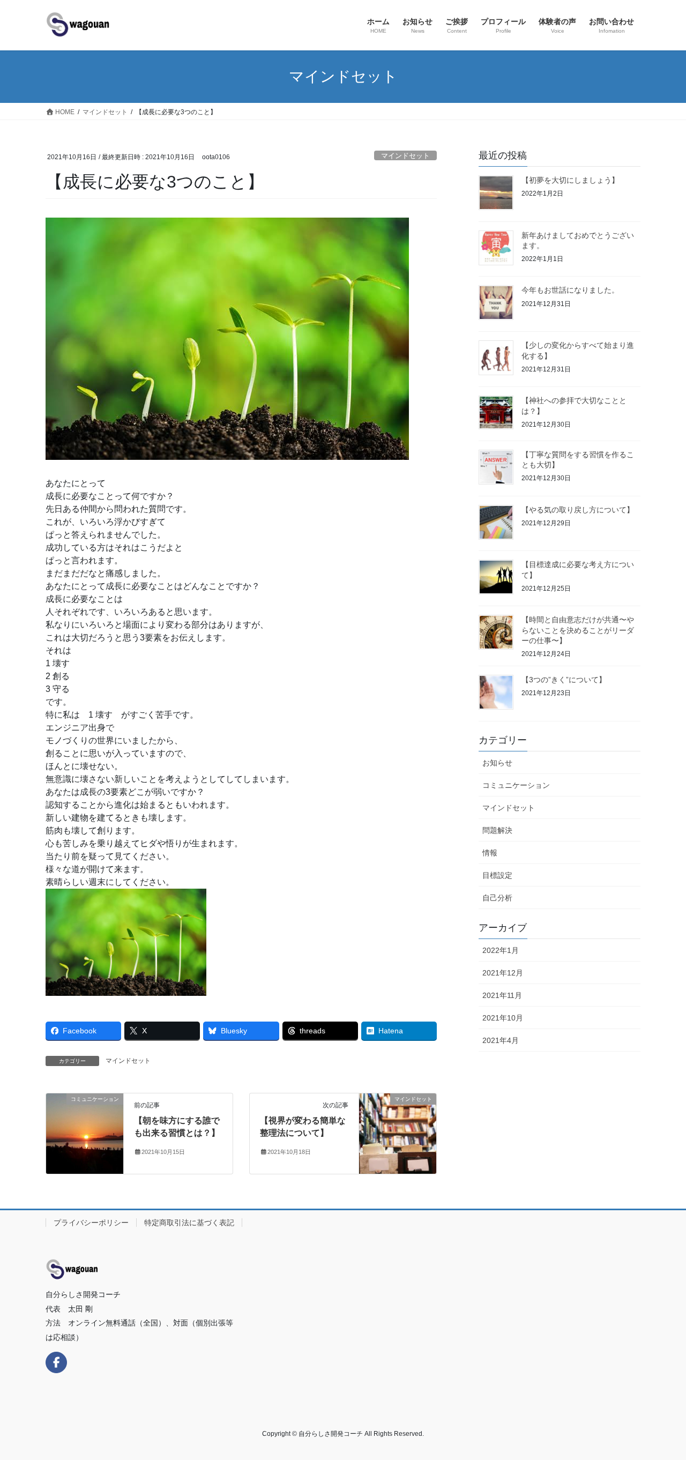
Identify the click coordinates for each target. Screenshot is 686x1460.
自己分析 (497, 897)
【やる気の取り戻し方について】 (577, 509)
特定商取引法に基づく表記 (189, 1222)
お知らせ (497, 762)
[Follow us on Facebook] (56, 1362)
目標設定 (497, 875)
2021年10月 (502, 1018)
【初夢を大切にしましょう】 (570, 180)
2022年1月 (500, 950)
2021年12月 (502, 973)
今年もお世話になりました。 (570, 290)
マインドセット (405, 156)
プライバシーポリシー (91, 1222)
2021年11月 (502, 995)
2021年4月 (500, 1040)
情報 (489, 852)
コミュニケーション (516, 785)
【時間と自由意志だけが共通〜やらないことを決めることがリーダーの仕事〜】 (577, 630)
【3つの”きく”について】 (563, 679)
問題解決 (497, 830)
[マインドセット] (397, 1133)
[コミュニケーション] (84, 1133)
